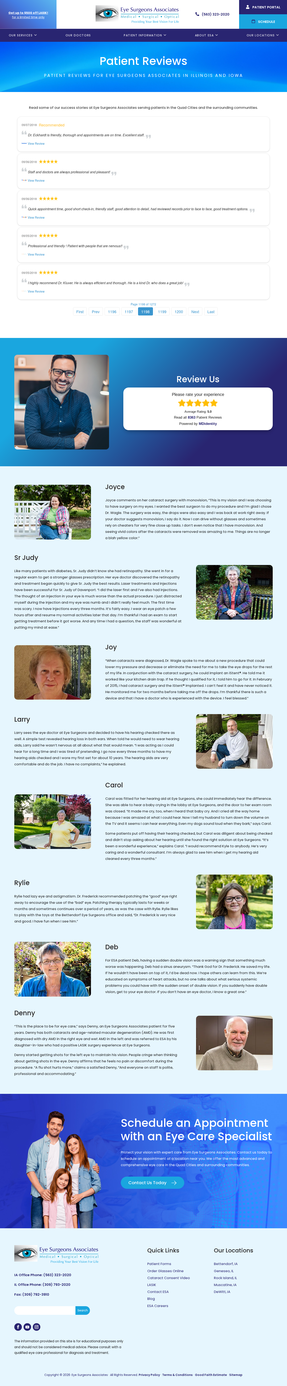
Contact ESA (158, 1291)
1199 (162, 311)
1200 (179, 311)
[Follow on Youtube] (27, 1327)
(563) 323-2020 (57, 1275)
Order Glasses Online (165, 1271)
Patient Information (143, 35)
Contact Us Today (147, 1183)
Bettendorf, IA (226, 1263)
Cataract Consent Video (168, 1278)
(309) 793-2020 (56, 1284)
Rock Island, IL (225, 1278)
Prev (96, 311)
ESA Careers (157, 1305)
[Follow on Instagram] (36, 1327)
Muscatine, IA (225, 1284)
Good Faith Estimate (211, 1375)
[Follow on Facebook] (18, 1327)
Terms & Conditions (177, 1375)
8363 (191, 417)
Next (195, 311)
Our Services (21, 35)
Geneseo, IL (224, 1271)
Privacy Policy (149, 1375)
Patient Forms (159, 1263)
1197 (129, 311)
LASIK (151, 1284)
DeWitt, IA (222, 1291)
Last (211, 311)
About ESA (204, 35)
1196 (112, 311)
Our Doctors (78, 35)
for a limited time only (28, 17)
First (80, 311)
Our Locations (261, 35)
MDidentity (208, 424)
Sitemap (235, 1375)
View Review (36, 143)
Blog (151, 1298)
